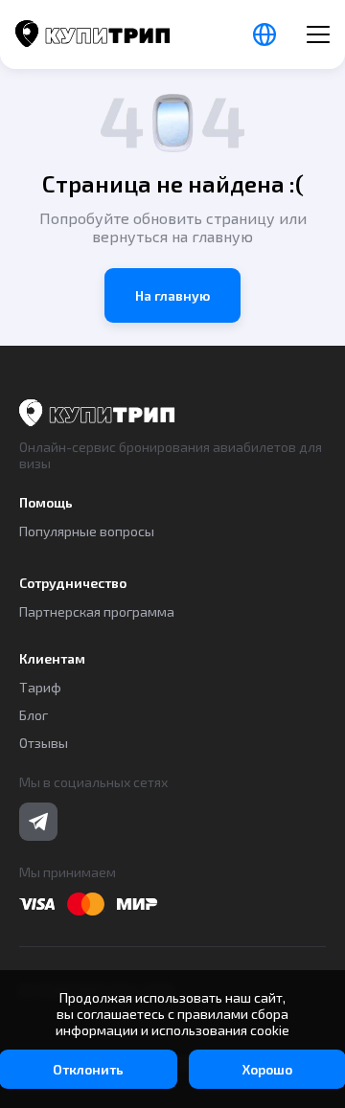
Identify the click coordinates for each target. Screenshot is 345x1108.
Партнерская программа (96, 611)
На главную (172, 295)
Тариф (40, 687)
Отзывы (43, 743)
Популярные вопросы (86, 531)
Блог (33, 715)
